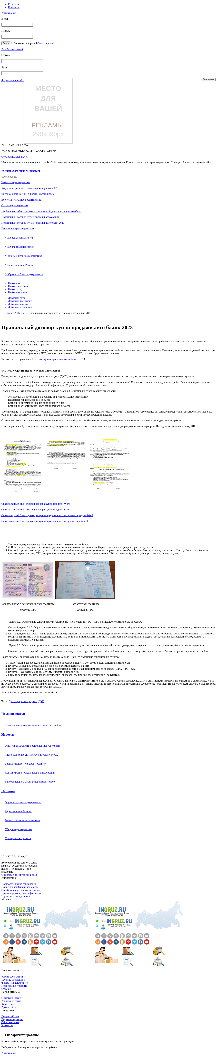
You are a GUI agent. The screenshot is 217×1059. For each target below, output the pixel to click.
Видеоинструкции (12, 1019)
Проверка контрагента (18, 838)
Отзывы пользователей (14, 156)
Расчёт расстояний (12, 49)
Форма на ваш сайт (12, 80)
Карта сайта (8, 1004)
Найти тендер (16, 289)
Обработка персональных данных (21, 890)
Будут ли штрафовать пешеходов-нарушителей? (29, 188)
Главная (9, 313)
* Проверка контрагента (19, 237)
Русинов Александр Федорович (20, 170)
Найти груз (14, 283)
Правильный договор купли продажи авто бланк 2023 (32, 222)
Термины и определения (15, 896)
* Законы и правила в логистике (23, 255)
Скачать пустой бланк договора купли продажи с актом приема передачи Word (47, 515)
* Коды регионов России (19, 265)
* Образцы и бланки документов (24, 274)
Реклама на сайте (11, 1001)
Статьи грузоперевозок (14, 205)
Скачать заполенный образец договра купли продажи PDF (35, 509)
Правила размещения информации (21, 893)
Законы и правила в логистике (22, 820)
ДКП (41, 701)
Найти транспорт (18, 286)
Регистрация (8, 13)
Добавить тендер (18, 304)
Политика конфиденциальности (19, 887)
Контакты (13, 7)
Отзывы (6, 988)
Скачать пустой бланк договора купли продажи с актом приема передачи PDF (46, 521)
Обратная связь (10, 1022)
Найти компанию (18, 292)
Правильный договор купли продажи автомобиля (30, 216)
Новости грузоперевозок (15, 182)
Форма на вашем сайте (14, 982)
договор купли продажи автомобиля (54, 359)
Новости (7, 734)
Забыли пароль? (44, 43)
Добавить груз (16, 297)
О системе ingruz (11, 997)
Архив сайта (8, 1007)
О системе (14, 4)
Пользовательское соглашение (18, 883)
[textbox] (22, 61)
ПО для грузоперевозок (18, 829)
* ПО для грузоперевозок (19, 246)
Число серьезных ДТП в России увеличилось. (27, 193)
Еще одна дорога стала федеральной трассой (30, 781)
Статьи (21, 313)
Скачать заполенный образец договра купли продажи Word (35, 503)
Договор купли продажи (23, 701)
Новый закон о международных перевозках (30, 772)
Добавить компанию (20, 307)
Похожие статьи (13, 713)
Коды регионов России (18, 811)
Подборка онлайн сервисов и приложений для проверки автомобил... (41, 211)
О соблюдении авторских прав (19, 874)
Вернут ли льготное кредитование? (21, 199)
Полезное (8, 791)
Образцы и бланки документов (23, 802)
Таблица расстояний (13, 979)
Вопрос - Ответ (10, 1016)
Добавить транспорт (20, 301)
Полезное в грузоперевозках (17, 228)
